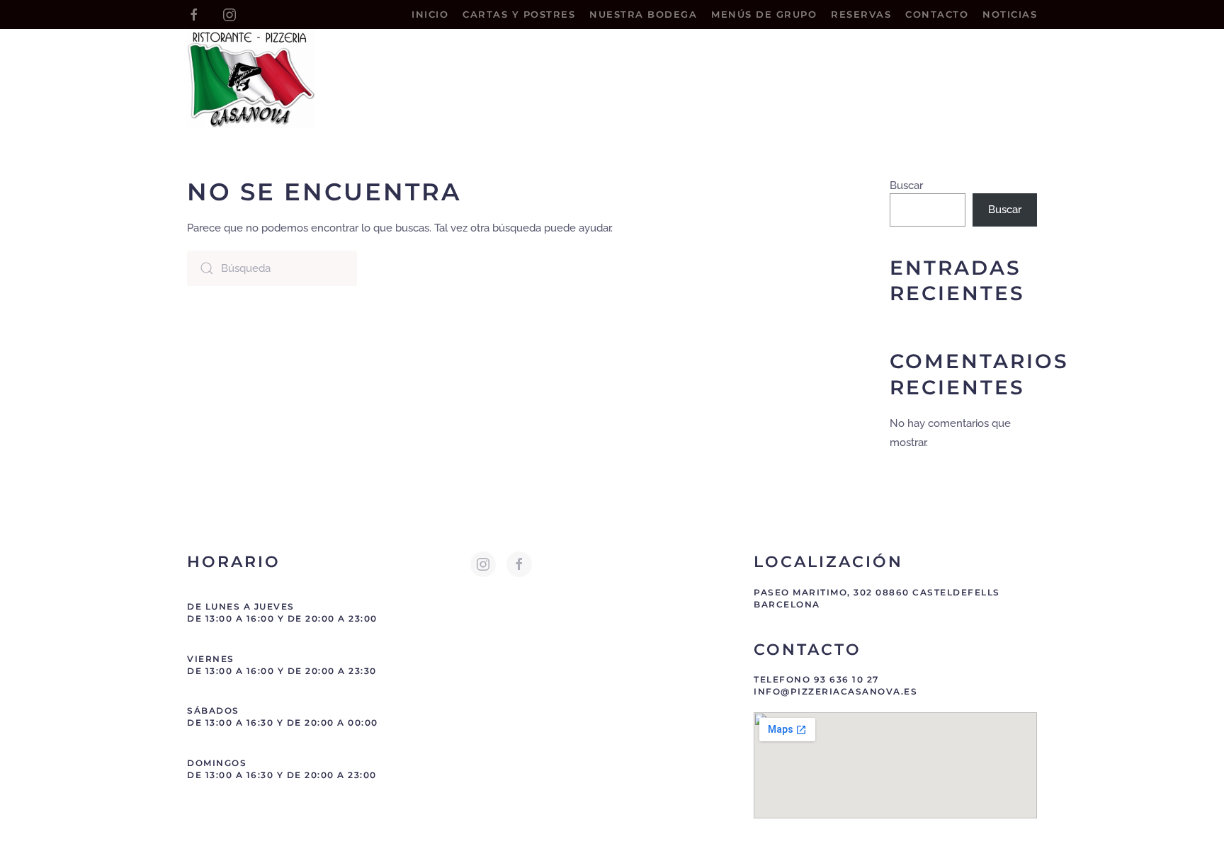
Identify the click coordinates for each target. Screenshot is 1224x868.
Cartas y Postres (519, 14)
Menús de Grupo (764, 14)
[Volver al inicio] (250, 78)
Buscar (906, 185)
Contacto (936, 14)
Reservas (861, 14)
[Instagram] (229, 13)
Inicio (430, 14)
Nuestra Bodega (643, 14)
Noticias (1009, 14)
